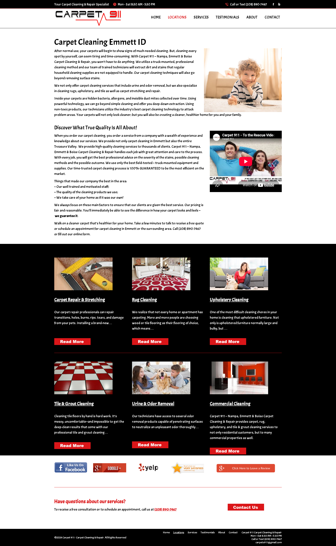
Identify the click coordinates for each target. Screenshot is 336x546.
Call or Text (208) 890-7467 (248, 4)
